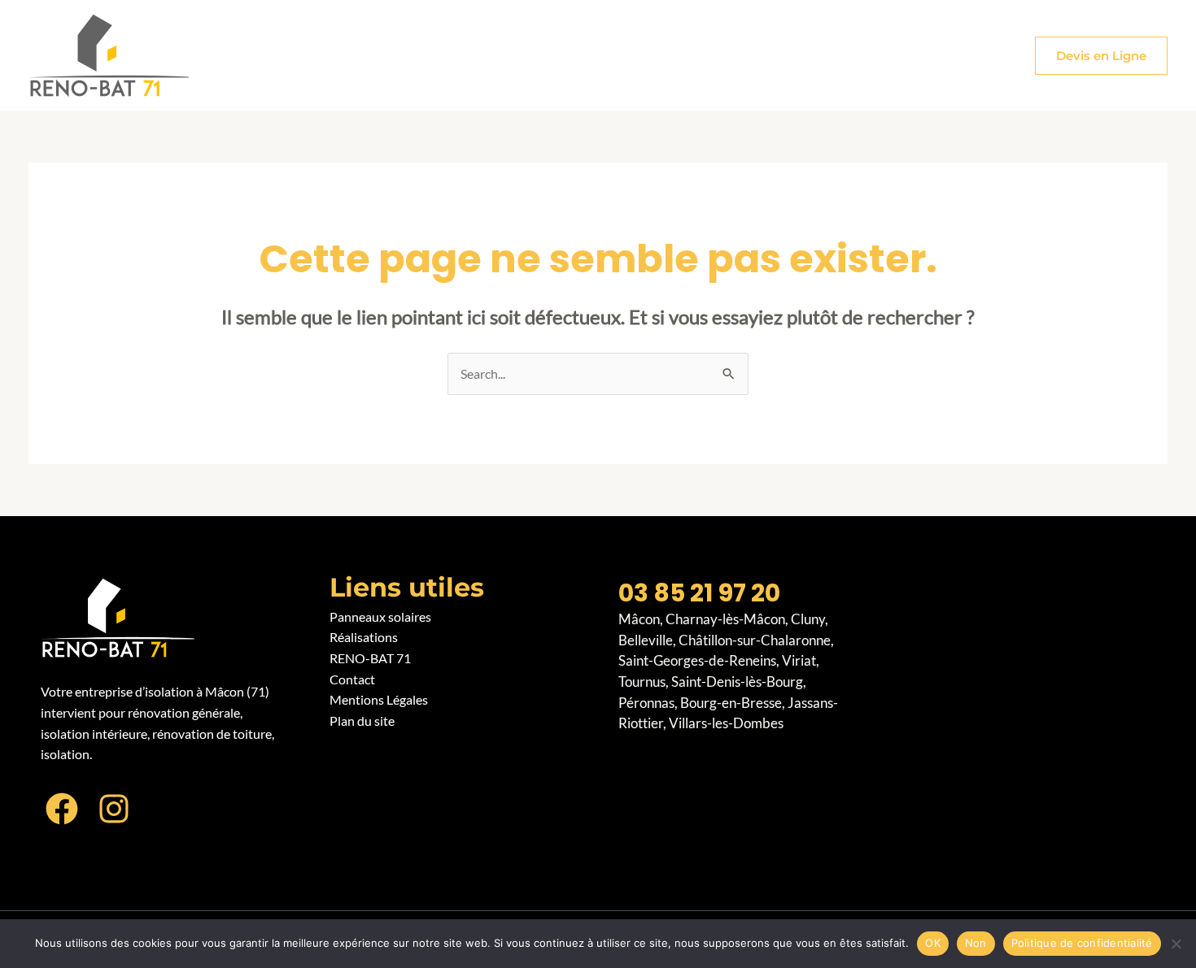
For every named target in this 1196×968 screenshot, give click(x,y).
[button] (1101, 56)
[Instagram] (114, 809)
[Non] (1176, 943)
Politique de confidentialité (1082, 942)
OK (933, 942)
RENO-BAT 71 (370, 658)
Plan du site (362, 720)
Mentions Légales (379, 699)
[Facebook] (62, 809)
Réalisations (364, 637)
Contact (352, 679)
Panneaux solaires (380, 616)
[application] (433, 55)
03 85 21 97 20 (699, 592)
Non (976, 942)
